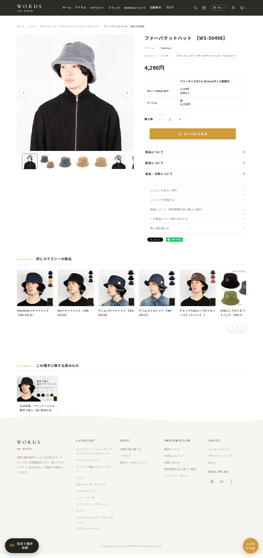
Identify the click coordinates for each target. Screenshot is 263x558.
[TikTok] (231, 481)
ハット (32, 26)
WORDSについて (135, 8)
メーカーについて (219, 449)
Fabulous (166, 48)
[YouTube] (221, 481)
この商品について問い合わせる (169, 219)
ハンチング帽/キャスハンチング (94, 469)
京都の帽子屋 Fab (130, 449)
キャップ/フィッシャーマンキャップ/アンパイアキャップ (94, 451)
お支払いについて (175, 456)
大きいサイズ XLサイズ (90, 484)
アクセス (125, 456)
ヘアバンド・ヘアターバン (92, 504)
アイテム (80, 7)
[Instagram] (211, 481)
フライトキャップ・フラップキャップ (94, 520)
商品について (154, 152)
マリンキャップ (85, 491)
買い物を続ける (159, 228)
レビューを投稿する (162, 200)
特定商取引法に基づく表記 (180, 469)
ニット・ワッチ (85, 497)
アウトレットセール (88, 528)
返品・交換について (159, 174)
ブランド (114, 8)
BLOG (211, 462)
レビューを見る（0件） (164, 190)
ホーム (66, 7)
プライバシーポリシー (177, 476)
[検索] (195, 8)
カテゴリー (97, 8)
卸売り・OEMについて (133, 462)
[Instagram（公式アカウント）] (204, 8)
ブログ (169, 7)
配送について (154, 163)
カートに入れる (196, 134)
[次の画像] (126, 92)
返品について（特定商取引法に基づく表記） (177, 209)
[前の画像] (24, 92)
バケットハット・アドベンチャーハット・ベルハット (69, 26)
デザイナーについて (220, 456)
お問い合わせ (172, 462)
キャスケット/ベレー (88, 460)
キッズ (80, 511)
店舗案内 (155, 7)
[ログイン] (233, 8)
